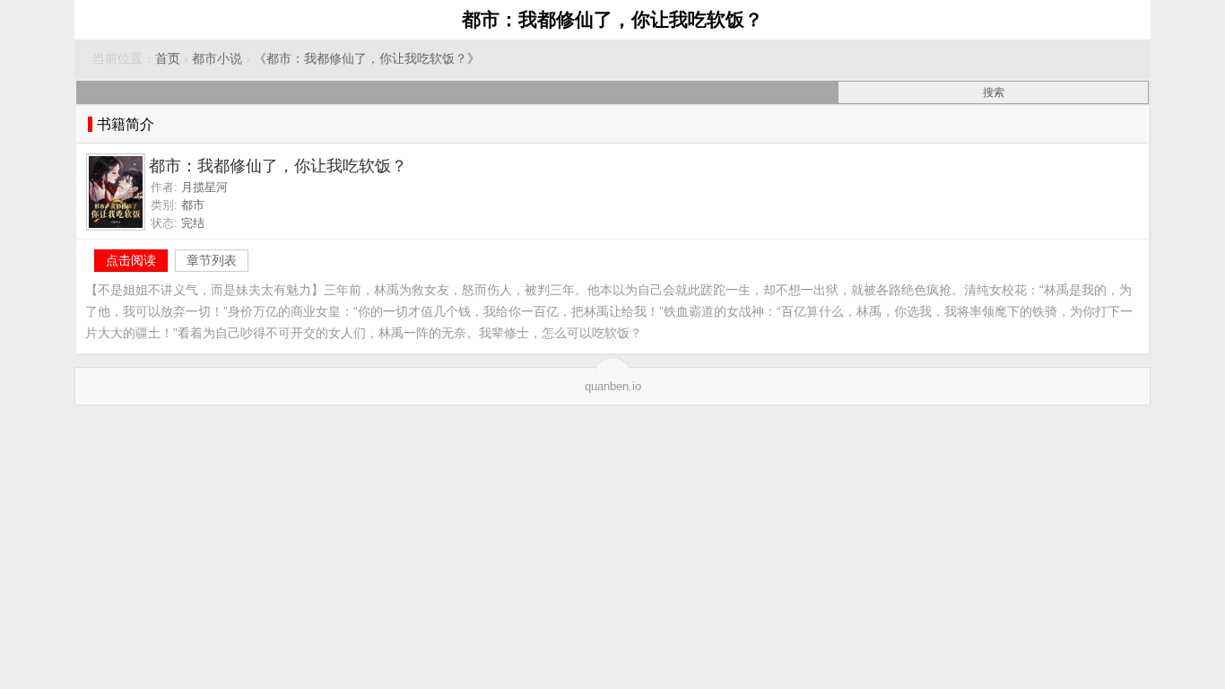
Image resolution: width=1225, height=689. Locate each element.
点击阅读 (131, 260)
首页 (167, 58)
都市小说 (217, 58)
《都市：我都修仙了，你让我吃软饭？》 (367, 58)
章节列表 (212, 260)
